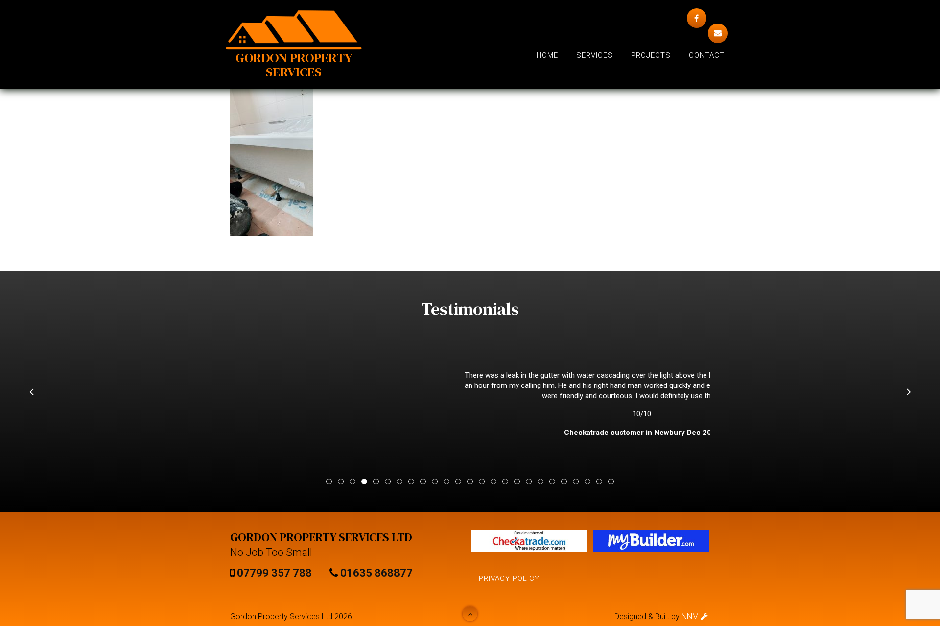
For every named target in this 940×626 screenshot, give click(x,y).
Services (594, 55)
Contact (707, 55)
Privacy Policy (509, 578)
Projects (651, 55)
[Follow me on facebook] (696, 18)
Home (547, 55)
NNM (691, 616)
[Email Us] (718, 33)
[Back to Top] (470, 613)
